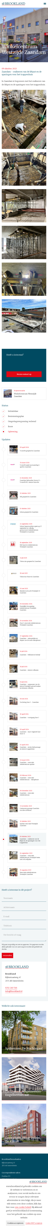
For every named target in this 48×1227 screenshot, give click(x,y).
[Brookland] (14, 3)
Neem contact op (24, 374)
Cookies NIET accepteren (34, 1223)
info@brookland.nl (13, 991)
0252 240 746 (11, 988)
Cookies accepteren (15, 1223)
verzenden (7, 955)
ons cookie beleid (23, 1207)
